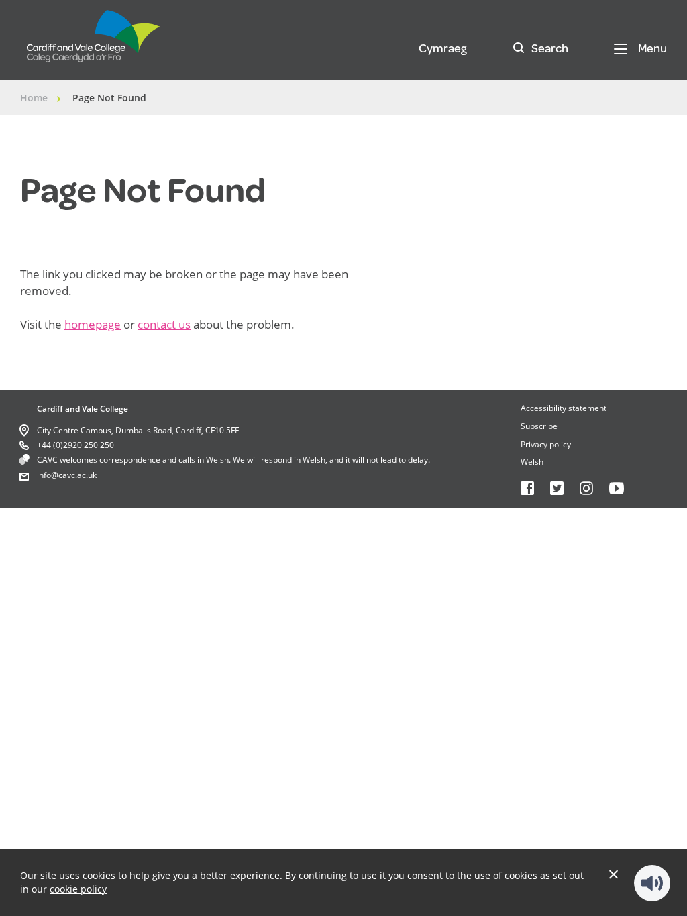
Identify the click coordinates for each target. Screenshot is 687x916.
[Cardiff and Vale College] (94, 42)
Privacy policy (546, 444)
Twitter (557, 488)
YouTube (616, 488)
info (44, 475)
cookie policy (78, 888)
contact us (164, 324)
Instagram (586, 488)
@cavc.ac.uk (74, 475)
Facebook (527, 488)
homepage (92, 324)
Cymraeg (443, 48)
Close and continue (614, 874)
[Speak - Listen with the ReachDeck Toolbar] (652, 883)
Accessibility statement (563, 408)
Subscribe (539, 426)
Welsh (532, 461)
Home (34, 97)
